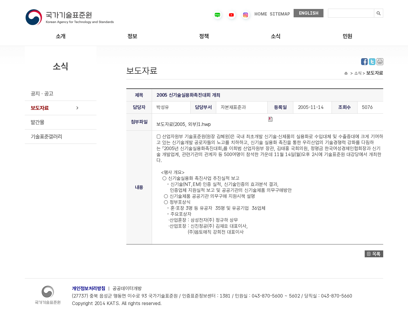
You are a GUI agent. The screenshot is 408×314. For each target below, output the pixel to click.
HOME (260, 14)
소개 (60, 36)
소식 (275, 36)
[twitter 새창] (372, 61)
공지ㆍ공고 (42, 93)
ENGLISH (308, 13)
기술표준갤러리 (46, 136)
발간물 (37, 122)
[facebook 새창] (364, 61)
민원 (347, 36)
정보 (132, 36)
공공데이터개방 (127, 288)
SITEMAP (280, 14)
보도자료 (40, 108)
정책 (204, 36)
